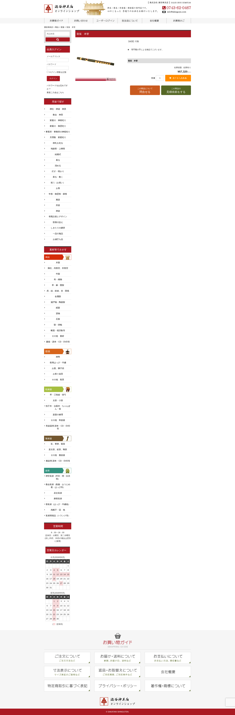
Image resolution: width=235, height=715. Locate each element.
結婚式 (58, 154)
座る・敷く (58, 177)
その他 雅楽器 (58, 455)
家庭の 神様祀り (58, 120)
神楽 (58, 211)
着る (58, 160)
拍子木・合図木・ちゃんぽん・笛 (58, 407)
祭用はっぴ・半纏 (58, 363)
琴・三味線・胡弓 (58, 395)
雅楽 (58, 200)
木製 (58, 262)
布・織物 (58, 279)
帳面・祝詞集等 (58, 330)
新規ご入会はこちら (55, 92)
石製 (58, 319)
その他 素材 (58, 336)
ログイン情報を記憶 (57, 72)
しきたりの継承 (58, 228)
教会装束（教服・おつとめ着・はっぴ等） (58, 485)
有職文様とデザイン (58, 216)
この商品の (175, 90)
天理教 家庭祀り (58, 137)
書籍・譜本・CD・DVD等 (58, 342)
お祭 (58, 188)
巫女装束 (58, 493)
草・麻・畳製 (58, 285)
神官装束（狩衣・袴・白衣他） (58, 477)
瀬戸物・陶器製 (58, 302)
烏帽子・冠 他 (58, 510)
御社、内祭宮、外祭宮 (58, 268)
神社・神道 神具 (58, 109)
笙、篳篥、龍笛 (58, 444)
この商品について (145, 90)
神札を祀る (58, 143)
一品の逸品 (58, 233)
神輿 (58, 357)
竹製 (58, 274)
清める (58, 166)
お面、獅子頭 (58, 368)
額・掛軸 (58, 325)
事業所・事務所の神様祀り (58, 132)
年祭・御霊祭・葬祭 (58, 194)
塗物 (58, 313)
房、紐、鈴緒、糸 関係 (58, 291)
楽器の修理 (58, 415)
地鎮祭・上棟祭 (58, 149)
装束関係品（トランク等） (58, 516)
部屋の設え (58, 222)
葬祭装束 (58, 498)
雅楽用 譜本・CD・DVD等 (58, 461)
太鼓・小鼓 (58, 400)
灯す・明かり (58, 171)
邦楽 (58, 205)
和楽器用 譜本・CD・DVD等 (58, 427)
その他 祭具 (58, 380)
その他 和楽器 (58, 420)
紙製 (58, 308)
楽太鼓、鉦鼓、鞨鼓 (58, 449)
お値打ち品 (58, 239)
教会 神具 (58, 115)
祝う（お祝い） (58, 183)
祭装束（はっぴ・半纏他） (58, 504)
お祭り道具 (58, 374)
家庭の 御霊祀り (58, 126)
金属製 (58, 296)
